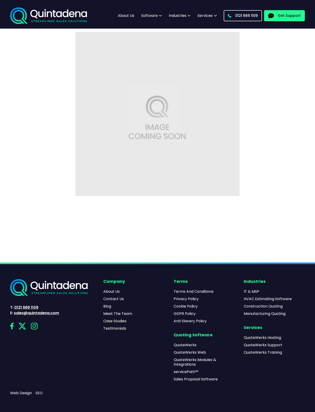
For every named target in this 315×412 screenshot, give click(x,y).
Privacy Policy (186, 299)
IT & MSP (251, 291)
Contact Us (113, 299)
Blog (107, 306)
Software (149, 15)
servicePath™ (186, 372)
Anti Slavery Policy (190, 321)
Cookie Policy (186, 306)
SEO (39, 393)
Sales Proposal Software (196, 379)
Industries (177, 15)
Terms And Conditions (194, 291)
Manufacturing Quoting (264, 313)
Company (114, 281)
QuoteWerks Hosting (262, 337)
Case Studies (114, 321)
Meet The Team (117, 313)
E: (34, 313)
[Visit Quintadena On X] (22, 326)
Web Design (21, 393)
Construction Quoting (263, 306)
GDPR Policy (185, 313)
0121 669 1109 (246, 15)
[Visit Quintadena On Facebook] (12, 326)
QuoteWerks (185, 345)
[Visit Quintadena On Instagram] (34, 326)
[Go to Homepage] (48, 15)
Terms (181, 281)
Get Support (289, 15)
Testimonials (114, 328)
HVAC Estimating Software (268, 299)
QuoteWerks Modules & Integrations (195, 362)
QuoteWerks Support (263, 345)
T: (24, 307)
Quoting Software (193, 335)
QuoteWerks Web (190, 352)
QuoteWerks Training (263, 352)
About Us (126, 15)
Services (205, 15)
